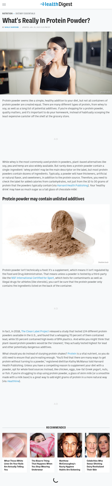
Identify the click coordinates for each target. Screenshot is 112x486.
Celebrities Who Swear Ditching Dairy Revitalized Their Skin (95, 465)
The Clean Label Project (35, 331)
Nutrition (7, 13)
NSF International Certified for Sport (32, 277)
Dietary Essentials (25, 13)
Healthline (13, 381)
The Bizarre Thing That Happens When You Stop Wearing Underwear (42, 465)
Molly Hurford (12, 27)
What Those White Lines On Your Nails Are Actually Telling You (14, 465)
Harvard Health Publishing (72, 185)
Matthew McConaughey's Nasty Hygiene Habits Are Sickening (69, 465)
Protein (72, 353)
